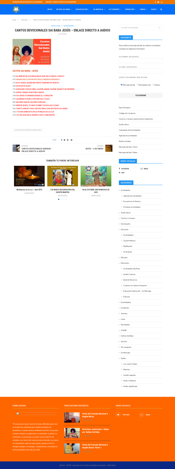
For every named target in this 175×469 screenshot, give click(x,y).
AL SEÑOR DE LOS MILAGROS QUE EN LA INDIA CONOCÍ (40, 76)
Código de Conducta (127, 113)
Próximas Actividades (132, 207)
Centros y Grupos (128, 218)
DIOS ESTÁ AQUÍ (23, 86)
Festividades (128, 235)
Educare (126, 297)
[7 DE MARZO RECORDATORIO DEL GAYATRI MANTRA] (62, 176)
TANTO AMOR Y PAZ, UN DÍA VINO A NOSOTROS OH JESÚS (41, 108)
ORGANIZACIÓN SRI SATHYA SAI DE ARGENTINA (27, 2)
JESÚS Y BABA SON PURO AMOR (30, 92)
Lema (123, 319)
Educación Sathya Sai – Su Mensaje (137, 291)
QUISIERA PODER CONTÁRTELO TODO (33, 99)
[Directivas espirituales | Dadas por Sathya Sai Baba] (72, 433)
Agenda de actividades (128, 135)
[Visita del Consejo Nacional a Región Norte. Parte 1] (72, 448)
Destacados (125, 224)
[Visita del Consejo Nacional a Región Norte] (72, 417)
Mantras (126, 369)
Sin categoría (126, 347)
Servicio (124, 341)
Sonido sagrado (129, 375)
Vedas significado (130, 386)
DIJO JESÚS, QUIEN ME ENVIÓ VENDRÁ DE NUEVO (37, 83)
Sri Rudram (127, 252)
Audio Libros (124, 124)
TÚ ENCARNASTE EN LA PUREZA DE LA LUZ (35, 112)
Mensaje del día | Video (128, 152)
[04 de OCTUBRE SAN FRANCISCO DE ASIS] (96, 176)
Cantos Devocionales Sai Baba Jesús (27, 130)
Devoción (25, 20)
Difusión (124, 257)
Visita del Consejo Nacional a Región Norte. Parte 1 (95, 446)
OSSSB (124, 330)
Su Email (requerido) (128, 67)
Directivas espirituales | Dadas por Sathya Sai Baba (95, 430)
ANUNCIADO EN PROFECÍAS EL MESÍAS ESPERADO (38, 79)
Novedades (69, 26)
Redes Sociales (125, 141)
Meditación (127, 246)
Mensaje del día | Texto (128, 147)
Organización (82, 9)
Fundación (129, 9)
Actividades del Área (131, 269)
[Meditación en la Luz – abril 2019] (29, 176)
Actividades (114, 9)
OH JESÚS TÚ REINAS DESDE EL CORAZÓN (34, 95)
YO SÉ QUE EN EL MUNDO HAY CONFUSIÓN (36, 115)
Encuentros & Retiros (132, 201)
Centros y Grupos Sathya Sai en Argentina (61, 2)
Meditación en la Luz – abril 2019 (29, 190)
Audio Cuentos (129, 274)
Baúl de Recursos (130, 280)
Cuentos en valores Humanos (135, 285)
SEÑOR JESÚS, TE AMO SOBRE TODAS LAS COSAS (37, 105)
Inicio (49, 9)
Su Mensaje (98, 9)
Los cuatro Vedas (130, 364)
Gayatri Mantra (129, 241)
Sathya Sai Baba (63, 9)
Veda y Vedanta (129, 380)
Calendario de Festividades (129, 130)
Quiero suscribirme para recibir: (133, 77)
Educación (125, 263)
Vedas (153, 9)
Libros (142, 9)
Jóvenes (124, 313)
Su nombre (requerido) (129, 57)
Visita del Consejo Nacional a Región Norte (95, 415)
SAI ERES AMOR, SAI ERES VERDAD (31, 102)
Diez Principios (125, 107)
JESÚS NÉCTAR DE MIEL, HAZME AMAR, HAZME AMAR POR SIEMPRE (45, 89)
